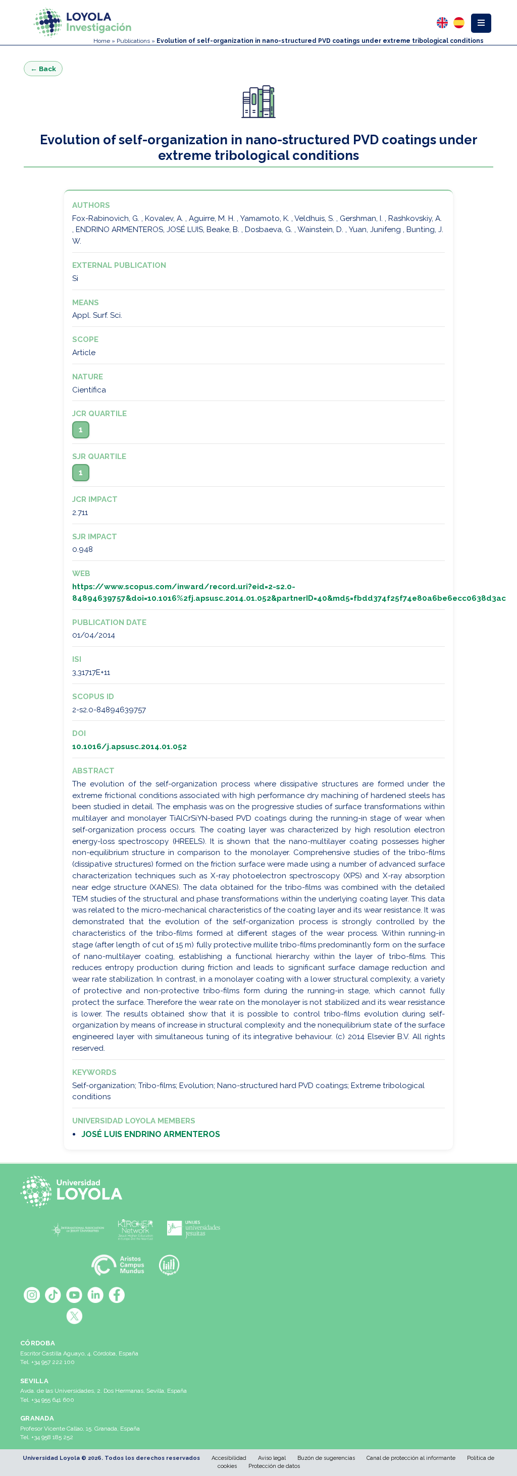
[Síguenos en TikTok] (53, 1295)
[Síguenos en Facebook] (117, 1295)
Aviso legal (272, 1458)
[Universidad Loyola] (74, 1191)
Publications (133, 40)
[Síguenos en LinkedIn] (95, 1295)
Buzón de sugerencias (326, 1458)
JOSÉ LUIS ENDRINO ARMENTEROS (150, 1134)
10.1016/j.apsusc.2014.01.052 (129, 746)
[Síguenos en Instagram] (32, 1295)
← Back (43, 69)
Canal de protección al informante (411, 1458)
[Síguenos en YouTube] (74, 1295)
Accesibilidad (229, 1458)
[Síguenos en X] (74, 1316)
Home (101, 40)
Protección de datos (274, 1466)
